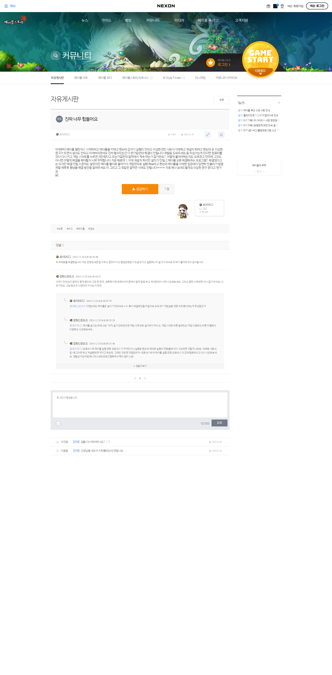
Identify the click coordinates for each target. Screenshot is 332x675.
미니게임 (200, 78)
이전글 (64, 442)
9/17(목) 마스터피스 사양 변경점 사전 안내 (262, 120)
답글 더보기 (141, 366)
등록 (219, 423)
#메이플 (80, 228)
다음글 (64, 450)
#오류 (60, 228)
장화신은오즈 (67, 276)
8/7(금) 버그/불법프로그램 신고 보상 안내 (262, 130)
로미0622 (65, 134)
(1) (108, 442)
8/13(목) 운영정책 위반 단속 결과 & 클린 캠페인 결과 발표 (270, 125)
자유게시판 (57, 78)
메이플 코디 (105, 78)
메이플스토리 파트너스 (135, 78)
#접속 (91, 228)
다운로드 (260, 72)
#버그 (70, 228)
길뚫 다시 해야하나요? (93, 442)
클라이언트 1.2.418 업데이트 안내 (258, 115)
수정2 (248, 166)
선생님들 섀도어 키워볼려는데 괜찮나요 (102, 450)
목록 (221, 100)
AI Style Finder (172, 78)
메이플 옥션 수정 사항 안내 (254, 110)
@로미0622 (76, 325)
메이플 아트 (81, 78)
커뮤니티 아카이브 (226, 78)
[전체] (76, 442)
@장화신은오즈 (77, 306)
